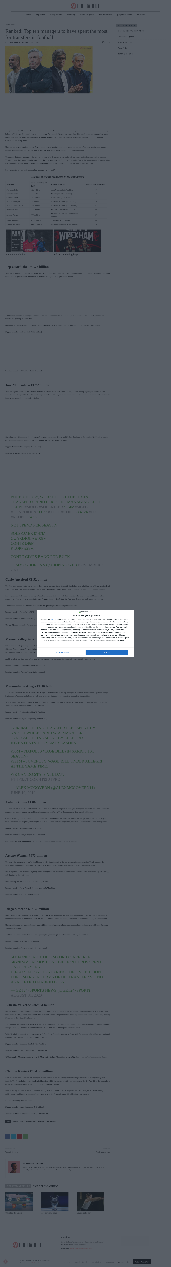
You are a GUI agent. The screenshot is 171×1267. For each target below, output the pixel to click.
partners (54, 619)
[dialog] (85, 633)
